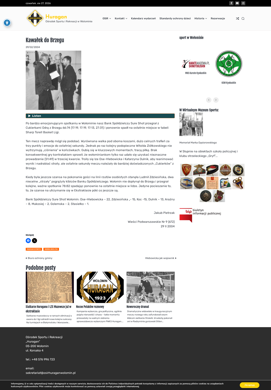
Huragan (56, 17)
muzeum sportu (34, 249)
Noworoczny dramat (138, 307)
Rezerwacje (218, 18)
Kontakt (120, 18)
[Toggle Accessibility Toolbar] (7, 22)
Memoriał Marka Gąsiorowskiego (198, 142)
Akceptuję (249, 385)
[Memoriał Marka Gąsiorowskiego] (191, 135)
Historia (199, 18)
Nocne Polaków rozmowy (90, 307)
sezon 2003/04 (51, 249)
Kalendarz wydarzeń (143, 18)
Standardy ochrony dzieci (175, 18)
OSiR (105, 18)
